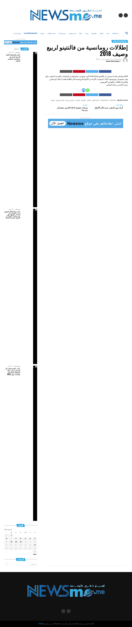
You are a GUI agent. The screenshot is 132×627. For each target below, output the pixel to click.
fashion (112, 100)
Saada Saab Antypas (113, 61)
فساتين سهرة (69, 100)
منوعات (42, 33)
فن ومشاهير (72, 33)
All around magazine (30, 33)
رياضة (86, 33)
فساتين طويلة (60, 100)
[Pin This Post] (79, 71)
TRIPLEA (41, 624)
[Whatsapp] (87, 90)
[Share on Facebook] (105, 71)
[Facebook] (83, 90)
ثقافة (80, 33)
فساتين (77, 100)
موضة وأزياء (62, 33)
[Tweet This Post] (92, 71)
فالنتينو (83, 100)
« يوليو (35, 554)
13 (20, 542)
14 (16, 542)
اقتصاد (101, 33)
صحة (107, 33)
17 (35, 545)
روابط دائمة (17, 33)
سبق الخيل (115, 33)
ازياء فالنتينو (95, 100)
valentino (103, 100)
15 (11, 542)
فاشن (88, 100)
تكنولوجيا (94, 33)
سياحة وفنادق (51, 33)
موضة (52, 100)
